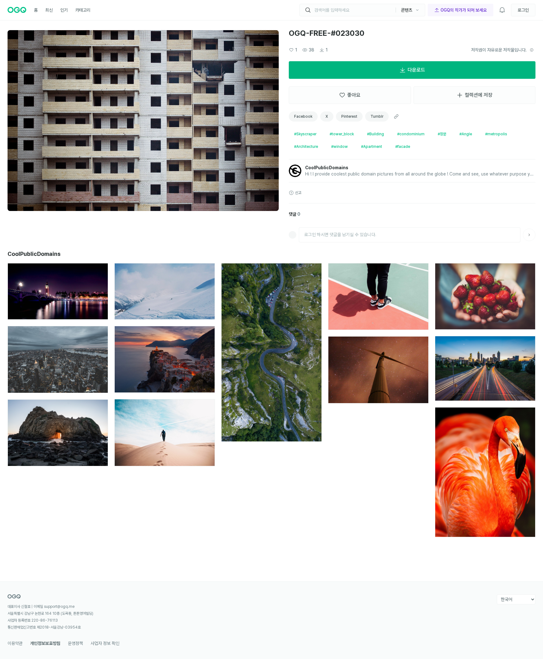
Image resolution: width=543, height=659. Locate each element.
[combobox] (352, 10)
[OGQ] (17, 10)
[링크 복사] (396, 116)
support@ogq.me (59, 606)
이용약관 (15, 643)
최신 (49, 10)
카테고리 (82, 10)
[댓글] (529, 235)
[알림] (502, 10)
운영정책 (75, 643)
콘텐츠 (406, 10)
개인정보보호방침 (45, 643)
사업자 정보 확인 (104, 643)
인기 (64, 10)
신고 (298, 193)
